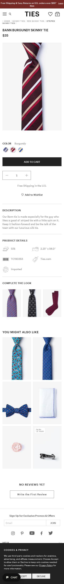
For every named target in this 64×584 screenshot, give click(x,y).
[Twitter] (51, 534)
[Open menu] (4, 13)
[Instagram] (13, 534)
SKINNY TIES (18, 21)
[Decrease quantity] (7, 175)
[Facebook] (42, 534)
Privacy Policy (46, 565)
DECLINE (41, 576)
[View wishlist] (50, 13)
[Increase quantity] (26, 175)
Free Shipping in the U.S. (32, 185)
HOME (7, 21)
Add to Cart (32, 161)
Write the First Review (32, 494)
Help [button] (5, 542)
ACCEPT (22, 576)
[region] (31, 86)
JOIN (53, 522)
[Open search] (10, 13)
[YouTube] (32, 534)
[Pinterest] (22, 534)
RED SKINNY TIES (35, 21)
